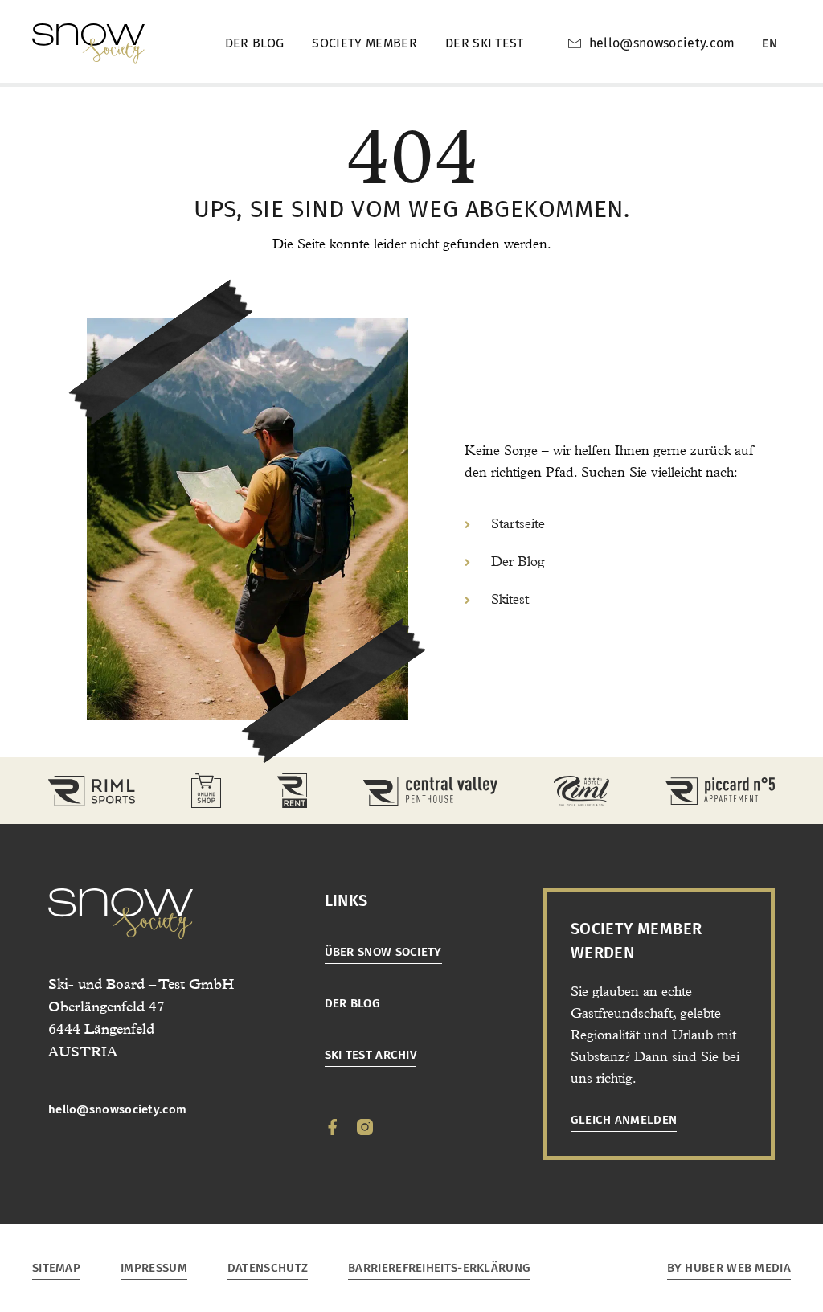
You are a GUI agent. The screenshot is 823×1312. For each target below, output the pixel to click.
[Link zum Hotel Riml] (581, 791)
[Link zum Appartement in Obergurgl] (720, 790)
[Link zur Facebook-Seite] (333, 1127)
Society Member (364, 43)
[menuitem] (769, 44)
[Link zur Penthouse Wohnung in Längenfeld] (430, 791)
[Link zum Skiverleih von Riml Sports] (292, 790)
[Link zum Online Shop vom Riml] (206, 790)
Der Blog (255, 43)
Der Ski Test (484, 43)
